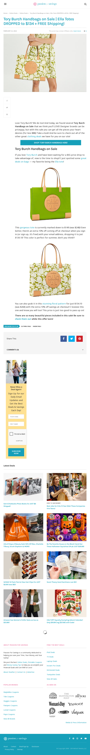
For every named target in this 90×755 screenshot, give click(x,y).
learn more (77, 31)
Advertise (30, 672)
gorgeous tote (26, 227)
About (6, 747)
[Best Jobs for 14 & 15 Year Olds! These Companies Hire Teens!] (66, 487)
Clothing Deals (26, 326)
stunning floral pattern (54, 303)
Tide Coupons (9, 696)
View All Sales (52, 679)
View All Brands (9, 719)
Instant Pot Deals (53, 666)
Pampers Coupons (11, 705)
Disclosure (35, 747)
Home (5, 13)
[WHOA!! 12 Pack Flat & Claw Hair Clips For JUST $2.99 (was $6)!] (23, 565)
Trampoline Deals (53, 674)
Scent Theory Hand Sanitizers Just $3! (62, 582)
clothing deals (34, 136)
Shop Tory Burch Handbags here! (51, 142)
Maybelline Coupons (11, 692)
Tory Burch (31, 154)
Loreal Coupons (10, 710)
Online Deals (13, 13)
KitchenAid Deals (53, 670)
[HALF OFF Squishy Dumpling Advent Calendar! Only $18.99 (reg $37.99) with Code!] (66, 603)
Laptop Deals (52, 661)
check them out (23, 318)
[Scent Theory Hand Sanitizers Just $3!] (66, 565)
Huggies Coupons (10, 701)
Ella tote (59, 161)
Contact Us (21, 672)
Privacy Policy (9, 749)
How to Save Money (54, 503)
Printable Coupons (35, 662)
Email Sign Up (23, 747)
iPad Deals (51, 652)
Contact (13, 747)
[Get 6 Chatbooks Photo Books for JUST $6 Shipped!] (23, 487)
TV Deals (50, 657)
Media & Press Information (76, 722)
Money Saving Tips (14, 665)
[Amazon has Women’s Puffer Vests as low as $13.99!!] (23, 603)
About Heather (9, 672)
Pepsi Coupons (9, 714)
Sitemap (20, 749)
